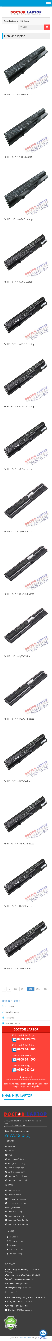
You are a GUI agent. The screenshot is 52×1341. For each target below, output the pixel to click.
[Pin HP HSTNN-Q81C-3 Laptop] (26, 816)
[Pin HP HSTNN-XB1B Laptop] (26, 67)
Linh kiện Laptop (15, 1253)
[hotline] (14, 1039)
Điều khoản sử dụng (15, 1159)
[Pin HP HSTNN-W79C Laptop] (26, 254)
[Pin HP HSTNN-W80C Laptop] (26, 192)
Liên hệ (10, 1150)
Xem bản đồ (26, 1077)
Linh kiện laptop (23, 21)
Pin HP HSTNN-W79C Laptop (18, 281)
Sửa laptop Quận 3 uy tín (17, 1224)
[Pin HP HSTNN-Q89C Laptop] (26, 504)
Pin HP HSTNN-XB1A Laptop (17, 156)
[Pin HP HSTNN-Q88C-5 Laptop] (26, 566)
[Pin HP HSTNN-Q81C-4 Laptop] (26, 754)
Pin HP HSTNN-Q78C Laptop (17, 906)
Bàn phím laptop (12, 1012)
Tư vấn (10, 1155)
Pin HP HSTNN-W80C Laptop (18, 219)
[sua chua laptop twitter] (12, 1136)
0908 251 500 (26, 1059)
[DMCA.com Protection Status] (10, 1322)
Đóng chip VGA (13, 1207)
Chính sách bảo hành (16, 1172)
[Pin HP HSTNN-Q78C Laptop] (26, 879)
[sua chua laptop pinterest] (28, 1136)
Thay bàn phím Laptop (16, 1203)
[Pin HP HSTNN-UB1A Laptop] (26, 442)
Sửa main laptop (14, 1194)
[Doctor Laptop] (25, 1115)
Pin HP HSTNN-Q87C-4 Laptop (18, 718)
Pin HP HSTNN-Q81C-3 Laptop (18, 843)
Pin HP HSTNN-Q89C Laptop (17, 531)
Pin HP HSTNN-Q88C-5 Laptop (18, 593)
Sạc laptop (10, 1018)
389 (15, 989)
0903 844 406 (26, 1049)
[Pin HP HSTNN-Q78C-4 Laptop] (26, 941)
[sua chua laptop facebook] (7, 1136)
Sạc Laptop (13, 1245)
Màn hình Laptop (13, 1023)
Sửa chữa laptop (14, 1190)
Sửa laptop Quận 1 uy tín (17, 1220)
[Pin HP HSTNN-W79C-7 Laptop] (26, 317)
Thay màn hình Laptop (16, 1199)
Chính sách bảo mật (15, 1167)
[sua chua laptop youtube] (23, 1136)
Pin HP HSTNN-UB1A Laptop (17, 469)
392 (38, 989)
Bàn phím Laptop (16, 1241)
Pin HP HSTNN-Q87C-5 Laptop (18, 656)
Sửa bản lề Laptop (14, 1211)
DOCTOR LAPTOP (25, 1338)
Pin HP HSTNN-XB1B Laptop (17, 94)
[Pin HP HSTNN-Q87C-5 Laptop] (26, 629)
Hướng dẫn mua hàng (16, 1163)
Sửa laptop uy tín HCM (16, 1216)
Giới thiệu (11, 1146)
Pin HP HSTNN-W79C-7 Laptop (19, 344)
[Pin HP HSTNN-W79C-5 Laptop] (26, 379)
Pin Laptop (10, 1006)
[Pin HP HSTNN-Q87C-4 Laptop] (26, 691)
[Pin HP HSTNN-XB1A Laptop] (26, 129)
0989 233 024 (26, 1039)
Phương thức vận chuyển (17, 1180)
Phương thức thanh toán (17, 1176)
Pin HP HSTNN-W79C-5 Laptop (19, 406)
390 (23, 989)
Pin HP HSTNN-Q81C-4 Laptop (18, 781)
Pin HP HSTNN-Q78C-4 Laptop (18, 968)
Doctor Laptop (9, 21)
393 (45, 989)
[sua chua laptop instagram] (18, 1136)
